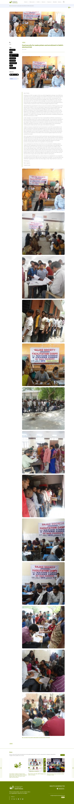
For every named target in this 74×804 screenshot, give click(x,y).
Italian (70, 10)
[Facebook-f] (12, 799)
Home (10, 5)
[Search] (18, 79)
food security (12, 49)
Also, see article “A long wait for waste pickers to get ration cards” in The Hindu (36, 737)
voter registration (13, 63)
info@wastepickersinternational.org (57, 795)
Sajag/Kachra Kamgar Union (14, 55)
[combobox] (14, 79)
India (11, 52)
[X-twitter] (16, 799)
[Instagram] (21, 799)
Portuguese (71, 12)
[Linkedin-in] (14, 799)
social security (12, 58)
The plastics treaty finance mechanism (53, 773)
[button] (11, 75)
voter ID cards (12, 60)
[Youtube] (18, 799)
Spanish (70, 14)
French (70, 8)
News (11, 65)
